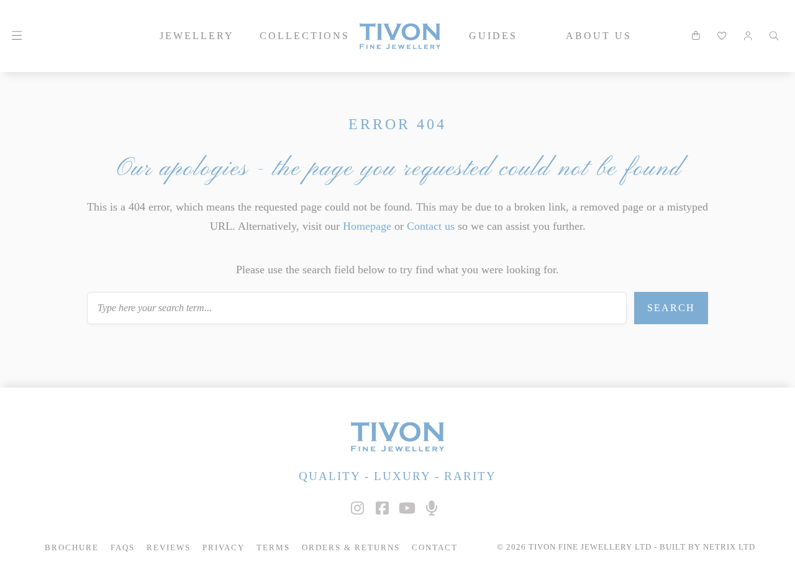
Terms (273, 547)
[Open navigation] (16, 36)
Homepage (367, 226)
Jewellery (197, 35)
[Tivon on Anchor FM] (431, 508)
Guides (493, 35)
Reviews (169, 547)
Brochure (72, 547)
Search (671, 307)
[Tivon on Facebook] (382, 508)
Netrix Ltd (729, 547)
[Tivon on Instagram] (357, 508)
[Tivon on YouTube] (407, 508)
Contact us (431, 226)
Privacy (223, 547)
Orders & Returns (351, 547)
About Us (599, 35)
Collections (305, 35)
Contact (435, 547)
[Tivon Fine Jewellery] (397, 436)
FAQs (123, 547)
